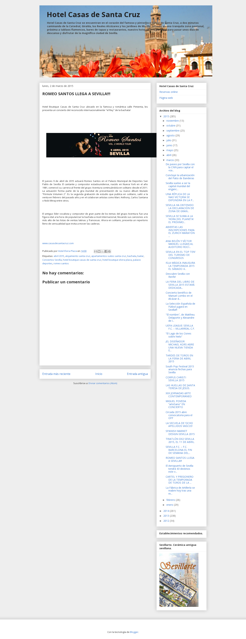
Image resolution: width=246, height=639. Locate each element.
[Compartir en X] (102, 251)
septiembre (173, 130)
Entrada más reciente (56, 374)
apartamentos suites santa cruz (108, 256)
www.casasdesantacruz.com (58, 243)
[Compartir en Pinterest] (109, 251)
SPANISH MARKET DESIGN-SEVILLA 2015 (180, 432)
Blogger (134, 632)
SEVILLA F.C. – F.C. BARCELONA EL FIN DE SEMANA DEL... (179, 450)
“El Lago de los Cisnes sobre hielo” (178, 335)
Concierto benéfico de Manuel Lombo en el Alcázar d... (179, 295)
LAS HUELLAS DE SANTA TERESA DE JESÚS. (180, 387)
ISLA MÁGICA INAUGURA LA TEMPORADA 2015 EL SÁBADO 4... (180, 266)
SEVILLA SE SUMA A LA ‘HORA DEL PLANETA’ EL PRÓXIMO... (180, 219)
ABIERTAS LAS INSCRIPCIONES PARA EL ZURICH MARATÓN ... (180, 231)
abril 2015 (59, 256)
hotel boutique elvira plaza (117, 259)
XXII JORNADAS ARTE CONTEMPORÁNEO (179, 394)
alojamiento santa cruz (77, 256)
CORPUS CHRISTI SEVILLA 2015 (176, 379)
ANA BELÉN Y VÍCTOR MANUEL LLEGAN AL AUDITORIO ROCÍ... (179, 244)
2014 (166, 511)
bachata (131, 256)
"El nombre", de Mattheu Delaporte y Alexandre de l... (180, 317)
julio (169, 140)
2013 (166, 515)
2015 (166, 116)
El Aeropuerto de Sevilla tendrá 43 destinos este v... (179, 468)
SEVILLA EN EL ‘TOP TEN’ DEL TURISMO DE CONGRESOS (180, 255)
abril (169, 155)
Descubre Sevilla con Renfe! (178, 275)
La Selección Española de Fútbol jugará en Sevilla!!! (180, 306)
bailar (140, 256)
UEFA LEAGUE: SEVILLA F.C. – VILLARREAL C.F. (180, 327)
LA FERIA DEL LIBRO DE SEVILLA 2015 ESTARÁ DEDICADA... (180, 284)
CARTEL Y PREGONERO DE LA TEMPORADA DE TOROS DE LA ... (179, 479)
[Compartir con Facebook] (106, 251)
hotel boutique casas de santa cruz (82, 259)
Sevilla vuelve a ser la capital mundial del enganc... (178, 186)
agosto (170, 135)
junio (169, 145)
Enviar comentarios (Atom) (103, 383)
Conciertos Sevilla (52, 259)
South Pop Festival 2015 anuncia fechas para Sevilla (180, 369)
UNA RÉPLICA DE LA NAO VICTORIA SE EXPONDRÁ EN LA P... (180, 197)
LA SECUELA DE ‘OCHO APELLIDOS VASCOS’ (179, 424)
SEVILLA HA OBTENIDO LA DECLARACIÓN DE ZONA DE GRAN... (180, 208)
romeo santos (61, 263)
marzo (170, 160)
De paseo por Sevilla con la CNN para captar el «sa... (180, 167)
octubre (171, 125)
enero (170, 504)
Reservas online (168, 92)
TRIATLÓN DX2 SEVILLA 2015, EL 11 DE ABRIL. (180, 440)
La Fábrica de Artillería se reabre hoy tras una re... (180, 490)
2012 (166, 520)
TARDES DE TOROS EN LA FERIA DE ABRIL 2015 (179, 358)
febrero (171, 500)
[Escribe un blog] (99, 251)
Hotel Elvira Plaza (67, 251)
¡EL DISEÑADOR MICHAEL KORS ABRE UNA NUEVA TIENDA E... (180, 346)
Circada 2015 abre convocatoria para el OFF (179, 415)
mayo (170, 150)
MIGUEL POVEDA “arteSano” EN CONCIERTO (176, 404)
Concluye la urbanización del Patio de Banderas (180, 176)
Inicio (98, 374)
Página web (166, 97)
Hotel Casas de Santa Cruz (93, 14)
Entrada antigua (137, 374)
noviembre (173, 120)
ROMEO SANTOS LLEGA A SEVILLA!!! (180, 459)
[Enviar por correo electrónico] (95, 251)
